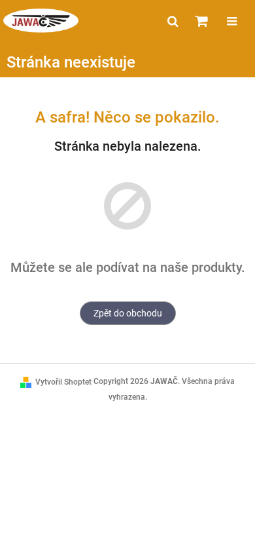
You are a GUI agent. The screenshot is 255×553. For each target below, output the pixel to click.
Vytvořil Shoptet (63, 382)
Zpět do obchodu (128, 313)
